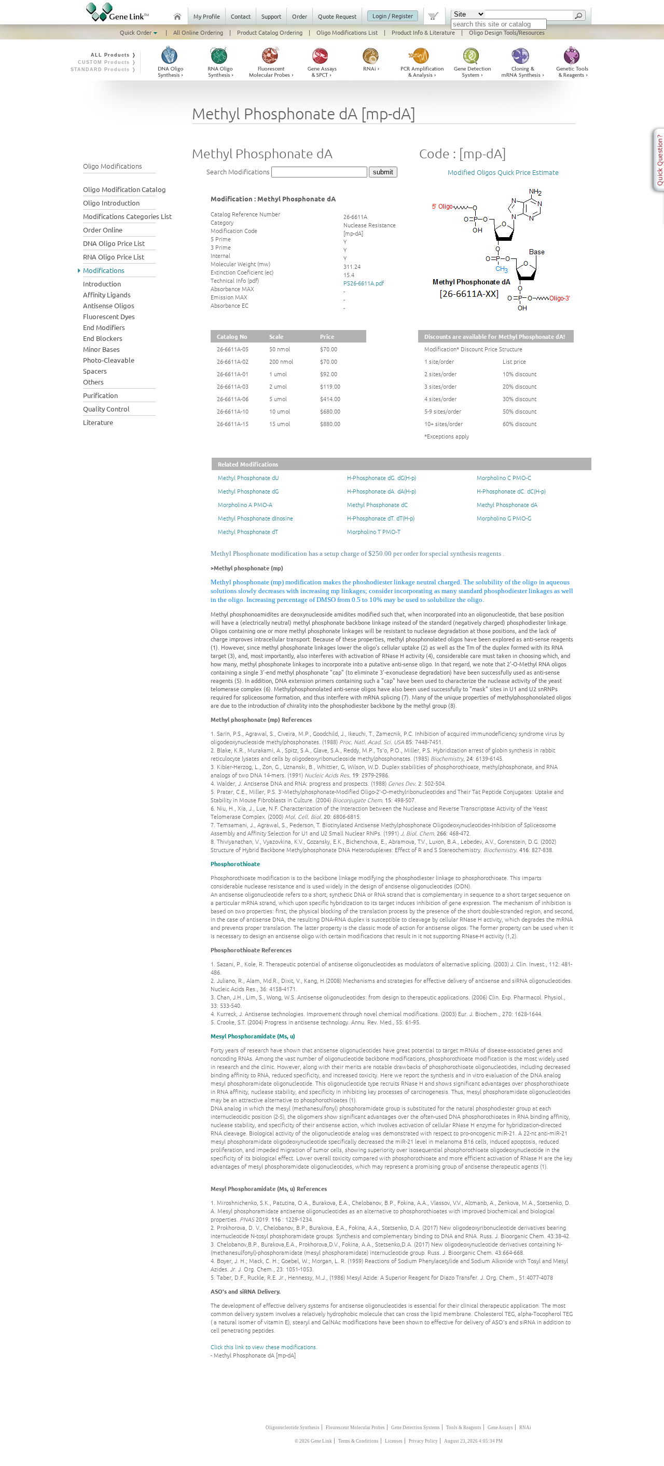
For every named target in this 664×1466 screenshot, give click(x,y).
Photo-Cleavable (108, 359)
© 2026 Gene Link (313, 1441)
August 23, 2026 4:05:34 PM (473, 1441)
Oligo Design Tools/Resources (507, 32)
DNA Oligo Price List (114, 243)
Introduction (102, 283)
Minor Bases (101, 349)
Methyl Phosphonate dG (248, 491)
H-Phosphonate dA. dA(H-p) (381, 491)
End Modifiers (104, 327)
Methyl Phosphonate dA (507, 504)
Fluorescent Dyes (109, 316)
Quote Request (337, 16)
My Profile (206, 16)
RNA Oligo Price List (113, 256)
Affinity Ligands (107, 294)
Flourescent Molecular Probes (355, 1427)
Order (299, 16)
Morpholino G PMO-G (504, 518)
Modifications (104, 270)
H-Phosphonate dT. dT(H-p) (380, 518)
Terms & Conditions (358, 1441)
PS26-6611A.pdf (363, 283)
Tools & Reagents (463, 1427)
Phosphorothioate (235, 863)
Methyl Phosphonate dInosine (255, 518)
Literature (98, 422)
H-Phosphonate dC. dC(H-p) (511, 491)
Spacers (95, 370)
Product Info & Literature (423, 32)
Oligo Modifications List (347, 32)
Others (93, 381)
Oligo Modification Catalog (124, 189)
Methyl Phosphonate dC (377, 504)
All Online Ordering (198, 32)
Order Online (102, 229)
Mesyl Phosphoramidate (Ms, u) (253, 1036)
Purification (100, 395)
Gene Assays (500, 1427)
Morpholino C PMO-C (504, 477)
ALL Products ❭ (113, 55)
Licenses (394, 1441)
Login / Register (392, 15)
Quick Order (136, 32)
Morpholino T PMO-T (373, 531)
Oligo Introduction (111, 202)
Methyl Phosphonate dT (248, 531)
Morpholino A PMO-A (245, 504)
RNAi (525, 1427)
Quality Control (106, 408)
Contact (241, 16)
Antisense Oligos (108, 305)
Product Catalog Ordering (269, 32)
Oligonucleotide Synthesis (293, 1427)
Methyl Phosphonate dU (248, 477)
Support (271, 16)
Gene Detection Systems (415, 1427)
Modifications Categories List (127, 216)
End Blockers (102, 338)
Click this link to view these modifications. (264, 1346)
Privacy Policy (423, 1441)
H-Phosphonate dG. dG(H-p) (381, 477)
